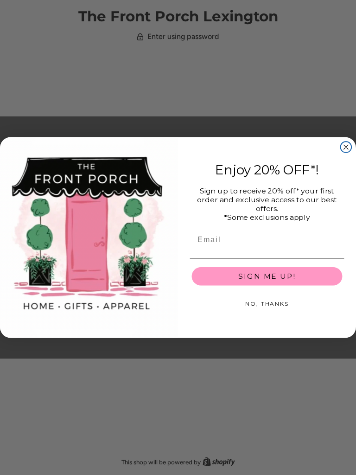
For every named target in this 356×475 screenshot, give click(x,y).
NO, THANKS (267, 303)
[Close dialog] (346, 147)
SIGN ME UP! (266, 276)
